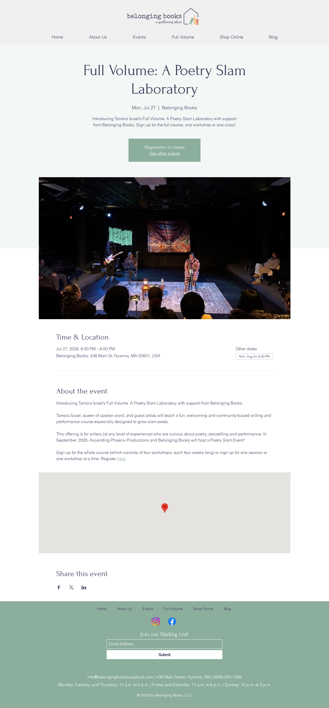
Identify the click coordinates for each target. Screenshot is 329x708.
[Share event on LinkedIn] (83, 587)
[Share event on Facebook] (58, 587)
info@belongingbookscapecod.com (120, 676)
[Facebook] (172, 621)
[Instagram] (155, 621)
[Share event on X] (71, 587)
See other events (164, 153)
